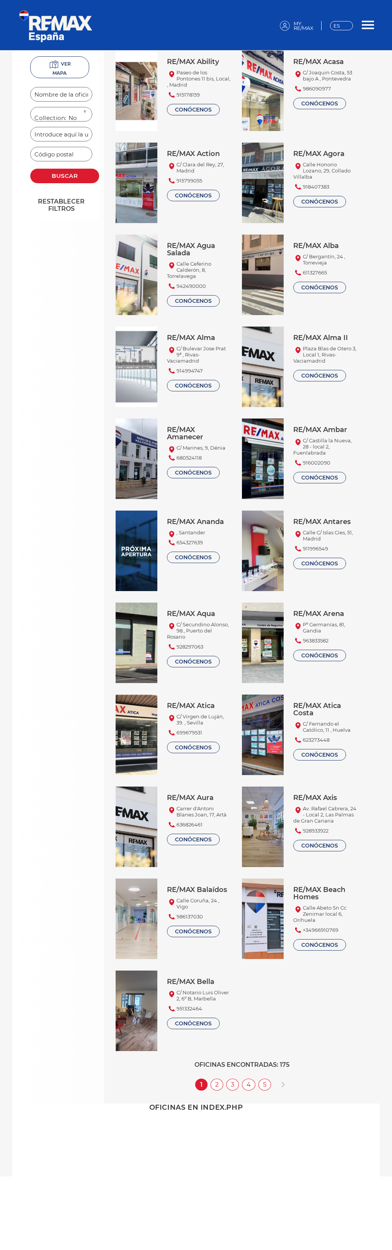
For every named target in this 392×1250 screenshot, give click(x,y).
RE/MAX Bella (190, 981)
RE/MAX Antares (322, 521)
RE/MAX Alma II (320, 337)
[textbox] (61, 94)
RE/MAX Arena (318, 613)
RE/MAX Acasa (318, 61)
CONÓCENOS (193, 109)
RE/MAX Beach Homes (319, 893)
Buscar (65, 175)
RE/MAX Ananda (195, 521)
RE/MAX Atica (191, 705)
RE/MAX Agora (319, 153)
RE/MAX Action (193, 153)
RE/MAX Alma (191, 337)
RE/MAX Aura (190, 797)
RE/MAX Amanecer (185, 433)
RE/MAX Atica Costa (317, 709)
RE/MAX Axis (315, 797)
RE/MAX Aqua (191, 613)
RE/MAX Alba (316, 245)
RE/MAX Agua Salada (191, 249)
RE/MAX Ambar (320, 429)
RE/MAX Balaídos (197, 889)
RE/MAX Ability (193, 61)
